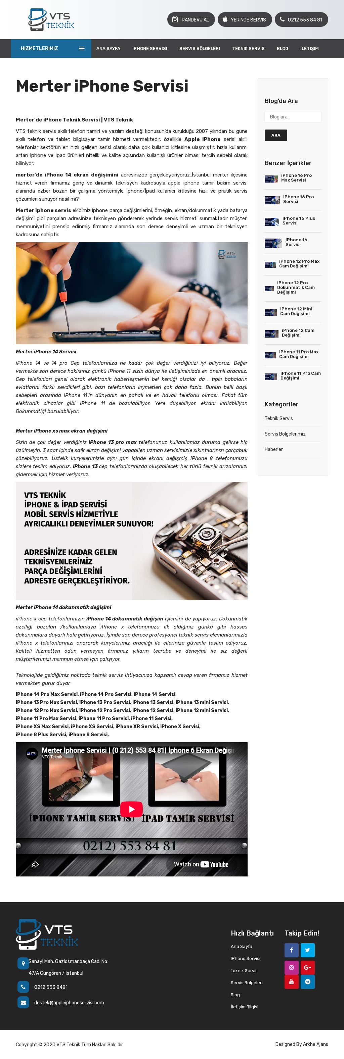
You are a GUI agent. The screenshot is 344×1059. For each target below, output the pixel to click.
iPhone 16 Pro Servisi (298, 199)
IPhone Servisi (149, 48)
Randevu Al (195, 20)
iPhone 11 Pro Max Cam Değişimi (298, 354)
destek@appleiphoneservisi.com (69, 1003)
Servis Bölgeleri (199, 48)
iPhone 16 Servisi (296, 242)
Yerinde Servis (248, 20)
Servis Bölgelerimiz (285, 434)
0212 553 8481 (51, 987)
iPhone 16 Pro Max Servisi (296, 178)
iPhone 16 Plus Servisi (299, 220)
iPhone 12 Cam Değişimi (298, 333)
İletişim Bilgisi (244, 1006)
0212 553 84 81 (305, 20)
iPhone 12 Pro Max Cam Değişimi (299, 263)
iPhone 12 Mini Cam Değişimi (296, 311)
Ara (276, 135)
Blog (282, 48)
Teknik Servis (248, 48)
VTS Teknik (68, 1045)
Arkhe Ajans (315, 1044)
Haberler (274, 449)
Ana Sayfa (108, 48)
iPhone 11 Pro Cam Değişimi (301, 376)
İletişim (309, 48)
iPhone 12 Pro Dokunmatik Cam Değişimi (296, 287)
